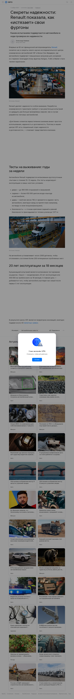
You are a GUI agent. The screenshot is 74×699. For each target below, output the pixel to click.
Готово (37, 359)
